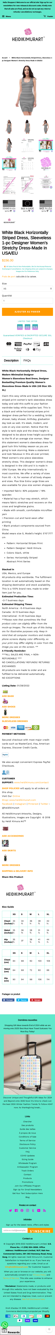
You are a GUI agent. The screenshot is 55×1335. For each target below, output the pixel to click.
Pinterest (33, 804)
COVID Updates (27, 1156)
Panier (50, 16)
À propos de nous (27, 1133)
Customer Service (27, 1148)
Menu (8, 16)
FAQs (27, 360)
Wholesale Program (27, 1163)
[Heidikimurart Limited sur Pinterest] (21, 1211)
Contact (27, 1174)
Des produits (27, 1125)
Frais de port (8, 276)
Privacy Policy (39, 1275)
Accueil (4, 58)
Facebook (7, 804)
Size (4, 283)
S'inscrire (40, 1231)
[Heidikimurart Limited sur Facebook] (16, 1211)
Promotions (27, 1182)
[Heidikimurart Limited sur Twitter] (10, 1211)
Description (11, 360)
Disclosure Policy (27, 1144)
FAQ (28, 1152)
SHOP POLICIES (10, 788)
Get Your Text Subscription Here (27, 1193)
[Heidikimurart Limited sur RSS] (44, 1211)
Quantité (7, 295)
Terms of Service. (11, 1278)
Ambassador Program (27, 1167)
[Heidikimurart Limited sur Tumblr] (33, 1211)
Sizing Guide (27, 1159)
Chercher (27, 1121)
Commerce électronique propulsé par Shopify (27, 1311)
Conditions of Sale (27, 1137)
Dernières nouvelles (27, 1020)
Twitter (44, 804)
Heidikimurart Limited (38, 1308)
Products (27, 1178)
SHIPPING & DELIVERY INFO (17, 871)
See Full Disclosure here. (33, 1299)
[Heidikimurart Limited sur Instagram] (27, 1211)
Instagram (20, 804)
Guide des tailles (27, 1129)
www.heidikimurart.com (22, 800)
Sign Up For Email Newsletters (27, 1189)
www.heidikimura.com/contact (31, 782)
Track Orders (27, 1171)
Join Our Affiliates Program (27, 1186)
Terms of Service (27, 1140)
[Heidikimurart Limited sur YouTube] (38, 1211)
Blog (27, 1197)
